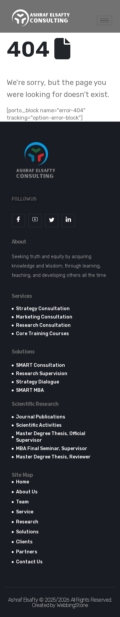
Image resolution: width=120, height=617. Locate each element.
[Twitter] (51, 220)
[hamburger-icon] (104, 20)
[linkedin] (68, 220)
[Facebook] (18, 220)
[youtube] (35, 220)
